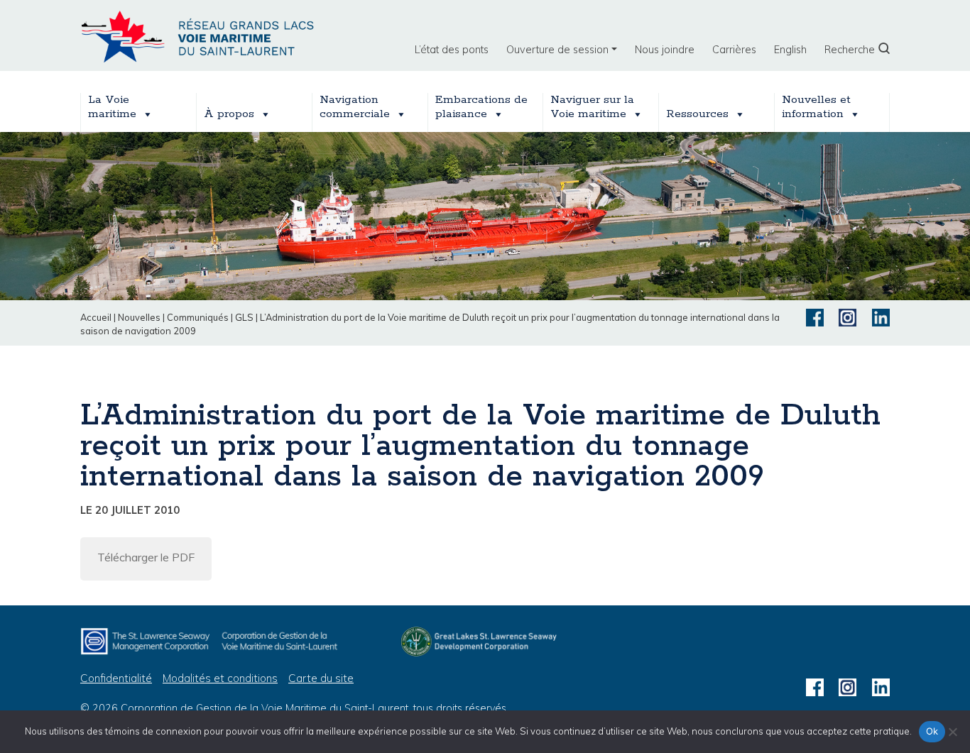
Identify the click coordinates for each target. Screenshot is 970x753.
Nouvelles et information (816, 107)
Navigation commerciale (355, 107)
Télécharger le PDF (146, 557)
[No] (952, 732)
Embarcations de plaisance (481, 107)
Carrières (734, 49)
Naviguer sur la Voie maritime (592, 107)
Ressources (697, 113)
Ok (932, 731)
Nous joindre (664, 49)
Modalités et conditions (220, 678)
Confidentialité (116, 678)
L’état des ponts (452, 49)
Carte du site (321, 678)
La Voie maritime (112, 107)
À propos (229, 113)
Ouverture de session (557, 49)
